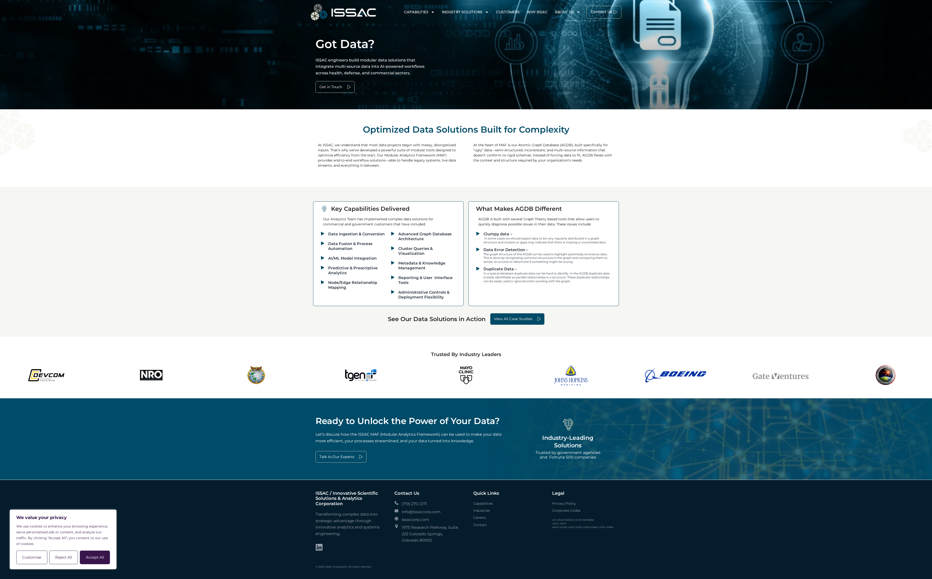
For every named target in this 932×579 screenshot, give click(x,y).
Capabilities (416, 12)
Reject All (63, 557)
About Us (564, 12)
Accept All (95, 557)
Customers (508, 12)
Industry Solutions (462, 12)
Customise (31, 557)
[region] (63, 539)
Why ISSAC (537, 12)
